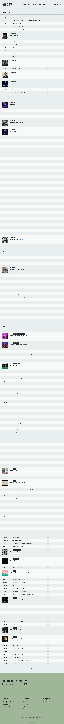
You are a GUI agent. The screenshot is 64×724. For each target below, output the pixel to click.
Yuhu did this (32, 722)
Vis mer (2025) (32, 668)
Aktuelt (24, 4)
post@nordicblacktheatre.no (10, 708)
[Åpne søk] (61, 4)
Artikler (25, 708)
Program (29, 4)
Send (26, 684)
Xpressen (34, 4)
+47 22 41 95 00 (6, 706)
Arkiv (24, 710)
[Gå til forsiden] (7, 4)
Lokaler (40, 4)
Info (44, 4)
